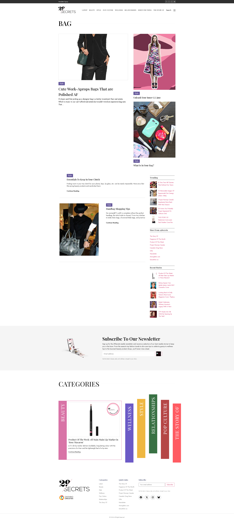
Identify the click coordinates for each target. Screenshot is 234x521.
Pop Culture (108, 10)
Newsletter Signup (63, 2)
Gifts (151, 251)
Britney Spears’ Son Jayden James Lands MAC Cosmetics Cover (166, 285)
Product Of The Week (157, 242)
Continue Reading (73, 191)
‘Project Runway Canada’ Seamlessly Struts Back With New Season (166, 202)
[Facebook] (141, 497)
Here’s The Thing (145, 10)
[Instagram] (153, 497)
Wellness (119, 10)
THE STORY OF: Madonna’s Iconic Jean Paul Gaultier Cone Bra (165, 219)
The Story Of (158, 10)
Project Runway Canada (157, 245)
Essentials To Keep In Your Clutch (83, 179)
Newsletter (153, 254)
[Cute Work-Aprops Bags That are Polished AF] (93, 57)
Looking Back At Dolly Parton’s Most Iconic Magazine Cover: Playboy (167, 295)
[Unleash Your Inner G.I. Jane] (154, 62)
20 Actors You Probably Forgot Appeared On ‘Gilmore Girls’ (165, 211)
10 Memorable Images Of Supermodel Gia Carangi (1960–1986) (166, 193)
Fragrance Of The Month (157, 239)
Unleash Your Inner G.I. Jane (147, 97)
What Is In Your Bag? (143, 165)
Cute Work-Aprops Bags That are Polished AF (85, 91)
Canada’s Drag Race (156, 248)
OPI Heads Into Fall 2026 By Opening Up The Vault (165, 314)
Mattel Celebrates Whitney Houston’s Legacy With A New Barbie (165, 304)
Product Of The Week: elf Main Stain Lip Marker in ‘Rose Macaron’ (166, 275)
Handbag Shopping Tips (118, 208)
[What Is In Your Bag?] (154, 130)
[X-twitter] (147, 497)
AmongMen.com (155, 257)
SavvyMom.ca (154, 260)
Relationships (130, 10)
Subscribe (170, 485)
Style (99, 10)
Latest (84, 10)
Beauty (92, 10)
